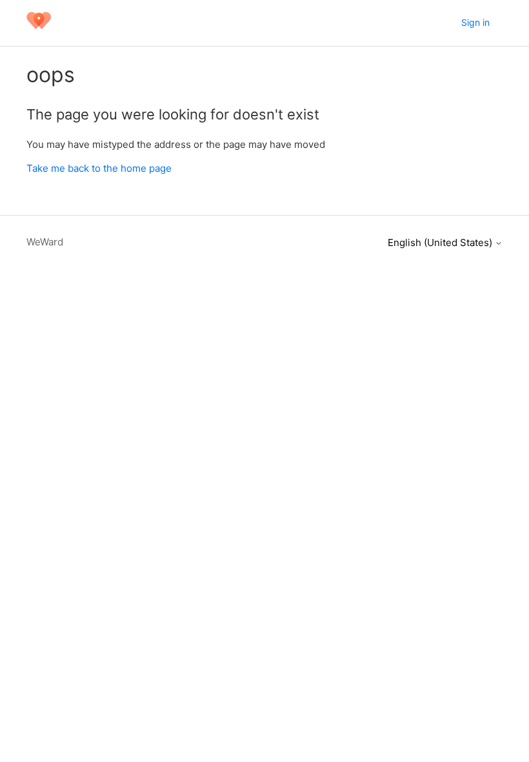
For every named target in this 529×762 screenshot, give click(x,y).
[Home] (38, 29)
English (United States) (441, 242)
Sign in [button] (475, 22)
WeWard (44, 242)
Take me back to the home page (99, 168)
